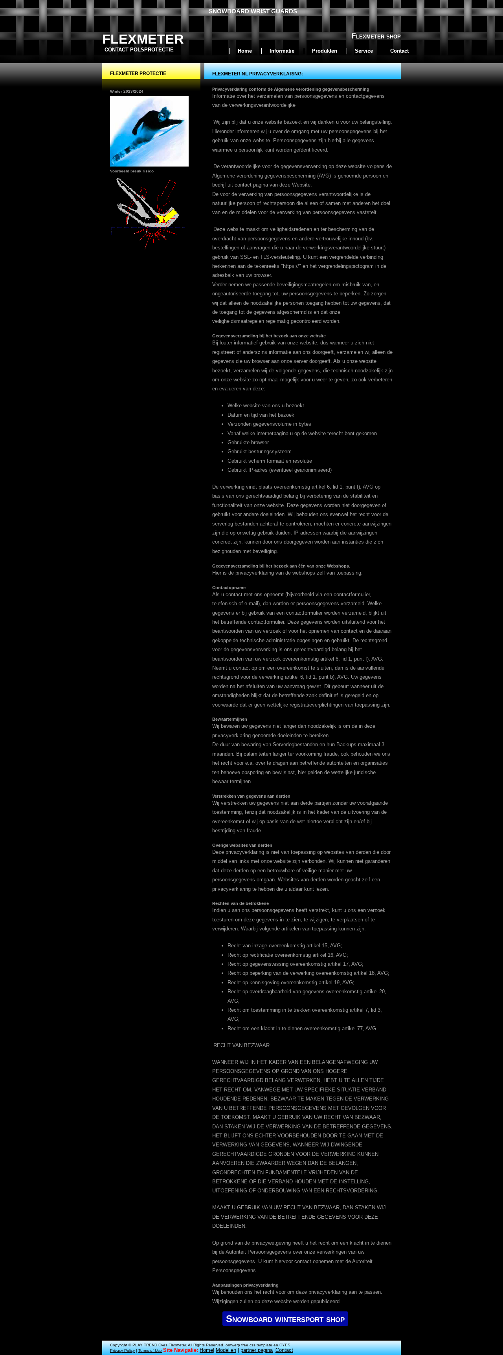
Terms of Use (150, 1350)
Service (364, 51)
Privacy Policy (122, 1350)
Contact (399, 51)
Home (245, 51)
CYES (284, 1345)
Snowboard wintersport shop (285, 1318)
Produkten (324, 51)
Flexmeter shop (376, 36)
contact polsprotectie (139, 50)
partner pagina (256, 1350)
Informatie (282, 51)
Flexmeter (143, 38)
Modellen (226, 1350)
